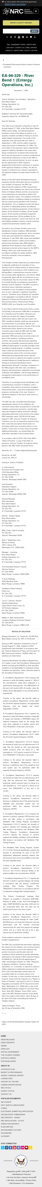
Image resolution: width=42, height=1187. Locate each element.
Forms (4, 1108)
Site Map (10, 1180)
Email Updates (31, 47)
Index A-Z (9, 50)
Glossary (5, 1136)
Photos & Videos (8, 1058)
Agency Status (7, 1091)
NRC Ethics (6, 1088)
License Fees (6, 1078)
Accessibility (20, 1180)
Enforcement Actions (11, 1130)
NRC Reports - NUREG (10, 1117)
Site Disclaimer (15, 1183)
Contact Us (19, 47)
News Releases (8, 1040)
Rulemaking (6, 1133)
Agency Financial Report (12, 1075)
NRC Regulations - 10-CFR (12, 1121)
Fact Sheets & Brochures (12, 1105)
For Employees (28, 1183)
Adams (4, 1046)
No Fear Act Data (13, 1177)
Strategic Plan (8, 1069)
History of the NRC (10, 1082)
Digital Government (10, 1052)
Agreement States (18, 44)
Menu (36, 11)
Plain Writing (7, 1127)
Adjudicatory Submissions (13, 1114)
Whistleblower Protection (22, 1174)
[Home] (18, 11)
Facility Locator (30, 50)
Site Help (10, 47)
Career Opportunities (11, 1085)
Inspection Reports (10, 1124)
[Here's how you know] (21, 3)
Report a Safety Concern (21, 23)
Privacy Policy (31, 1180)
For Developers (8, 1061)
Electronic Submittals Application (17, 1111)
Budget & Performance (11, 1072)
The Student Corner (10, 1055)
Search (34, 31)
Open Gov (5, 1049)
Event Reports (8, 1043)
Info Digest (6, 1102)
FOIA (33, 1171)
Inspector (28, 1177)
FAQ (8, 44)
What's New (31, 44)
